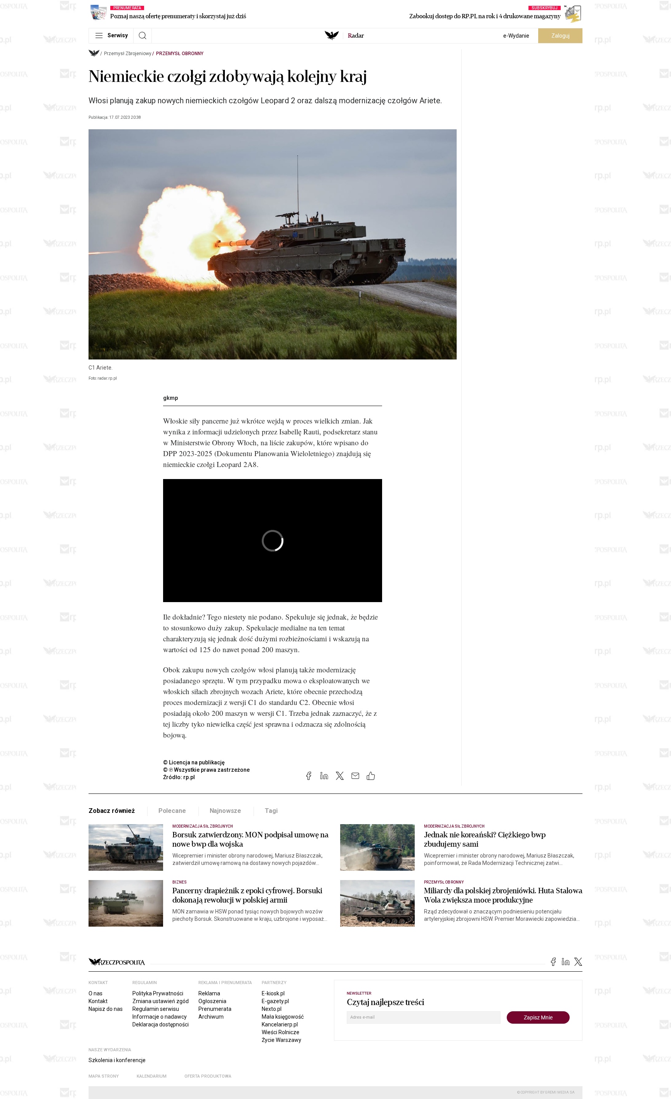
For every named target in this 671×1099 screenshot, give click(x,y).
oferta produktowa (207, 1076)
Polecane (172, 810)
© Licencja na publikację (194, 762)
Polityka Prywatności (157, 993)
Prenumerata (214, 1009)
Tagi (271, 810)
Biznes (179, 882)
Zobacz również (112, 810)
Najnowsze (226, 810)
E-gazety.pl (275, 1001)
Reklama (209, 993)
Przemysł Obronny (179, 53)
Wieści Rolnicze (280, 1032)
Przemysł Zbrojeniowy (127, 53)
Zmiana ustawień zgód (160, 1001)
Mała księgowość (283, 1017)
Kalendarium (152, 1076)
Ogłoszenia (212, 1001)
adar (356, 36)
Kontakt (98, 1001)
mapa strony (104, 1076)
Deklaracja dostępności (160, 1024)
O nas (96, 993)
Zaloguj (560, 36)
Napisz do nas (106, 1009)
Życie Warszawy (281, 1040)
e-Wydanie (516, 36)
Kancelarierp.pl (280, 1024)
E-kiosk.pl (273, 993)
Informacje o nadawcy (159, 1017)
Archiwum (211, 1017)
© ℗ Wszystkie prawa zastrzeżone (206, 770)
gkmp (170, 398)
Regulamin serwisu (155, 1009)
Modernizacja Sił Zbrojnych (202, 826)
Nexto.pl (272, 1009)
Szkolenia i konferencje (117, 1060)
